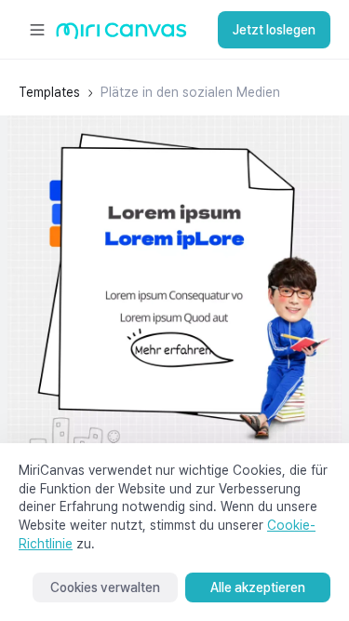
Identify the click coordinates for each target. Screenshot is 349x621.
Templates (49, 92)
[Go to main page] (121, 35)
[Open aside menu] (37, 29)
